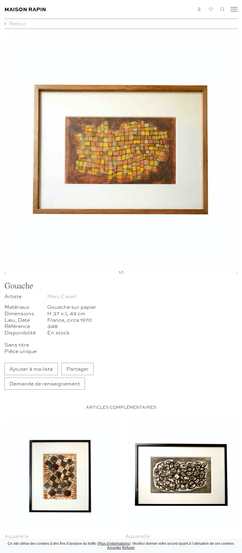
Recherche (222, 9)
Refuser (128, 548)
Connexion (199, 9)
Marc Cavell (62, 296)
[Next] (220, 273)
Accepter (114, 548)
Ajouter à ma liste (31, 368)
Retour (18, 23)
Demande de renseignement (44, 383)
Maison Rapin (25, 9)
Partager (77, 368)
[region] (121, 484)
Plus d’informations (114, 543)
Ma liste (210, 9)
